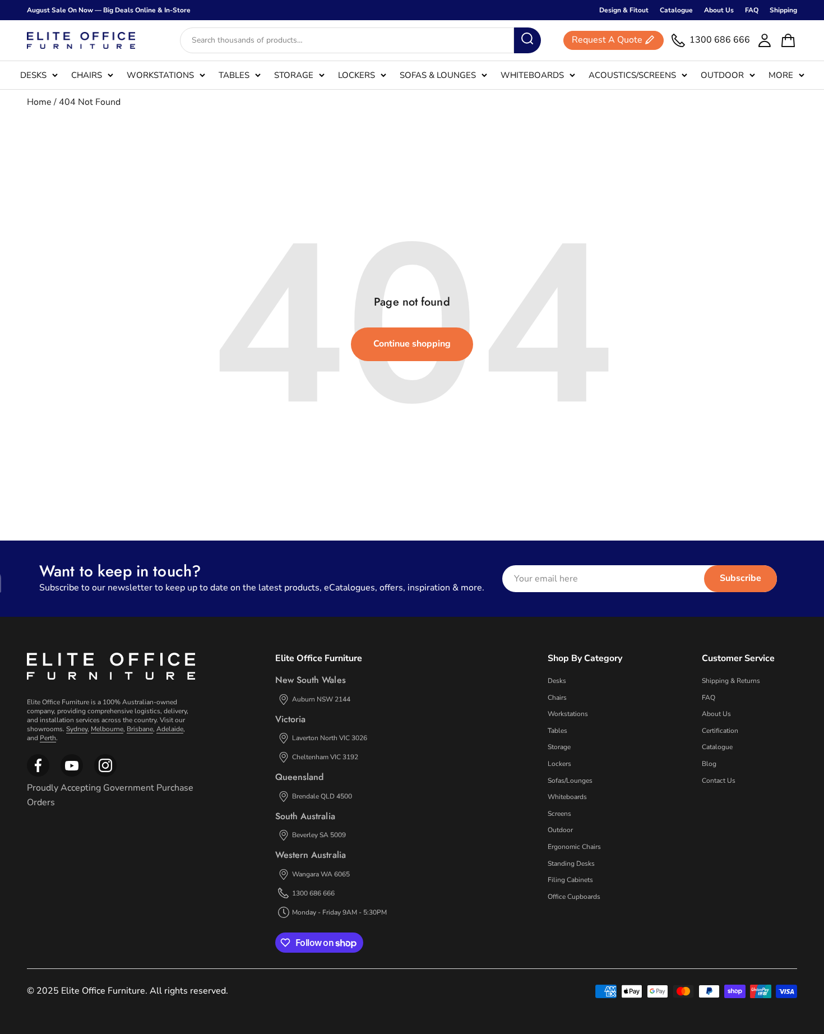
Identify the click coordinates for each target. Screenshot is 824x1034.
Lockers (356, 75)
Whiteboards (532, 75)
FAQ (751, 10)
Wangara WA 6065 (321, 874)
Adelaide (169, 728)
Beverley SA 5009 (319, 834)
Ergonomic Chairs (574, 846)
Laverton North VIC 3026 (329, 737)
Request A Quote (607, 40)
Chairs (86, 75)
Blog (709, 763)
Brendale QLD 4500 (322, 796)
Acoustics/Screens (632, 75)
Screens (559, 813)
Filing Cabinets (570, 879)
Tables (234, 75)
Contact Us (718, 780)
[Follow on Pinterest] (105, 774)
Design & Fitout (624, 10)
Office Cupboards (574, 896)
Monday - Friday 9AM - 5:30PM (339, 912)
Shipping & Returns (731, 680)
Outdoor (722, 75)
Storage (293, 75)
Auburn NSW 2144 (321, 699)
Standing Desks (571, 863)
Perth (48, 737)
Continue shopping (412, 344)
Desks (33, 75)
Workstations (160, 75)
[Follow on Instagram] (72, 774)
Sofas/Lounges (570, 780)
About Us (719, 10)
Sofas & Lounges (438, 75)
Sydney (76, 728)
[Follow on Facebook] (38, 774)
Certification (720, 730)
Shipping (783, 10)
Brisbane (140, 728)
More (781, 75)
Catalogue (676, 10)
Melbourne (107, 728)
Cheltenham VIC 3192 (325, 757)
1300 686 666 (313, 893)
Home (39, 102)
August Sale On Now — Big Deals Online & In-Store (109, 10)
